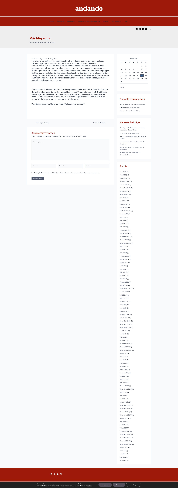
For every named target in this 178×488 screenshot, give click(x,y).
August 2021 (124, 292)
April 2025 (123, 201)
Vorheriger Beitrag (42, 123)
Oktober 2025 (124, 191)
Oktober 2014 (124, 441)
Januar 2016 (124, 402)
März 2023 (123, 253)
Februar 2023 (124, 256)
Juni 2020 (123, 308)
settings (89, 486)
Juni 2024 (123, 217)
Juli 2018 (123, 356)
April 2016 (123, 399)
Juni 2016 (123, 392)
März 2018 (123, 369)
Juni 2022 (123, 269)
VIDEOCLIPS (71, 21)
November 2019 (125, 324)
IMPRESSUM (116, 21)
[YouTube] (143, 29)
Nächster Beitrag (99, 123)
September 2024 (125, 211)
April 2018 (123, 366)
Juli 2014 (123, 451)
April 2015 (123, 425)
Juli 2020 (123, 305)
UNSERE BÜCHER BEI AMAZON (89, 21)
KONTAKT (106, 21)
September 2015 (125, 415)
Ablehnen (119, 485)
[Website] (97, 166)
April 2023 (123, 249)
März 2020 (123, 311)
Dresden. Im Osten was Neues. (135, 104)
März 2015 (123, 428)
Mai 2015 (123, 421)
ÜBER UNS (60, 21)
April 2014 (123, 460)
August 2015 (124, 418)
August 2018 (124, 353)
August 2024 (124, 214)
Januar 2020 (124, 318)
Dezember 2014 (125, 434)
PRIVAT (126, 21)
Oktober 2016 (124, 386)
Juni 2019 (123, 334)
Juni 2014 (123, 454)
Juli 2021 (123, 295)
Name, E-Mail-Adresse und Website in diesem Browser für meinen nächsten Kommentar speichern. (66, 173)
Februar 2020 (124, 314)
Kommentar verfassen (36, 42)
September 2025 (125, 194)
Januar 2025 (124, 207)
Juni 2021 (123, 298)
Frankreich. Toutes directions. (129, 133)
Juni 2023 (123, 246)
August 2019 (124, 330)
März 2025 (123, 204)
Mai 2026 (123, 175)
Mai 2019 (123, 337)
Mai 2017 (123, 382)
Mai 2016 (123, 395)
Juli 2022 (123, 266)
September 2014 (125, 444)
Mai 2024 (123, 220)
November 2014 (125, 438)
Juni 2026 (123, 172)
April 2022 (123, 275)
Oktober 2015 (124, 412)
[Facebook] (137, 29)
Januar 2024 (124, 233)
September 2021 (125, 288)
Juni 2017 (123, 379)
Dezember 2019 (125, 321)
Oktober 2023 (124, 240)
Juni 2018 (123, 360)
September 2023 (125, 243)
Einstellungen (133, 485)
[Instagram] (140, 29)
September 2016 (125, 389)
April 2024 (123, 223)
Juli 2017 (123, 376)
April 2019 (123, 340)
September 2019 (125, 327)
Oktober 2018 (124, 347)
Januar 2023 (124, 259)
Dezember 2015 (125, 405)
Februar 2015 (124, 431)
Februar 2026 (124, 181)
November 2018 (125, 343)
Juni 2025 (123, 198)
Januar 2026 (124, 185)
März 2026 (123, 178)
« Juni (122, 87)
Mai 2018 (123, 363)
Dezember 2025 (125, 188)
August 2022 (124, 262)
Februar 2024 (124, 230)
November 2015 (125, 408)
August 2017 (124, 373)
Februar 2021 (124, 301)
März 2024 (123, 227)
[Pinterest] (146, 29)
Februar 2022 (124, 282)
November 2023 (125, 236)
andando (89, 8)
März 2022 (123, 279)
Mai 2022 (123, 272)
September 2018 (125, 350)
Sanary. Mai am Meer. (133, 107)
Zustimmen (105, 485)
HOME (51, 21)
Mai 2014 (123, 457)
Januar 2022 (124, 285)
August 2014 (124, 447)
